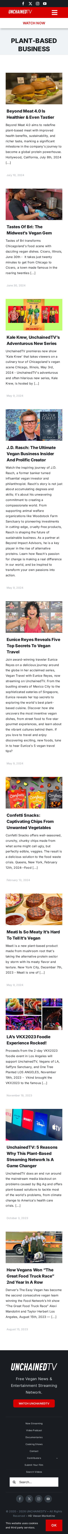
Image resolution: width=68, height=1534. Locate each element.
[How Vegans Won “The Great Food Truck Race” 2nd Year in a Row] (34, 1234)
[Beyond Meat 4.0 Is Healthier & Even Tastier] (34, 75)
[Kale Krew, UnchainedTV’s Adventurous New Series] (34, 301)
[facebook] (20, 1499)
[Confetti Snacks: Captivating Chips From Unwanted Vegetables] (34, 779)
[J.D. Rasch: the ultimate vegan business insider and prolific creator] (34, 412)
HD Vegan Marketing (41, 1515)
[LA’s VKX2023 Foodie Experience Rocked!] (34, 1001)
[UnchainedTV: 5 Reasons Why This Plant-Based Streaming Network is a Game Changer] (34, 1111)
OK (54, 1525)
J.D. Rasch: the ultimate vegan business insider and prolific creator (31, 453)
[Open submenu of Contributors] (57, 1458)
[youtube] (44, 3)
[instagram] (37, 3)
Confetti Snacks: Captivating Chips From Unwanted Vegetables (30, 821)
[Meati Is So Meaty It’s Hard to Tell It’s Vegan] (34, 896)
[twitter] (29, 1499)
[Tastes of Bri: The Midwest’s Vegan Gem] (34, 191)
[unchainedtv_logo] (34, 1363)
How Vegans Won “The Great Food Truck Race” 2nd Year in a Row (30, 1276)
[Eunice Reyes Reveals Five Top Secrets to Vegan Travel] (34, 604)
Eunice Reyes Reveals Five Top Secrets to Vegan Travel (33, 645)
